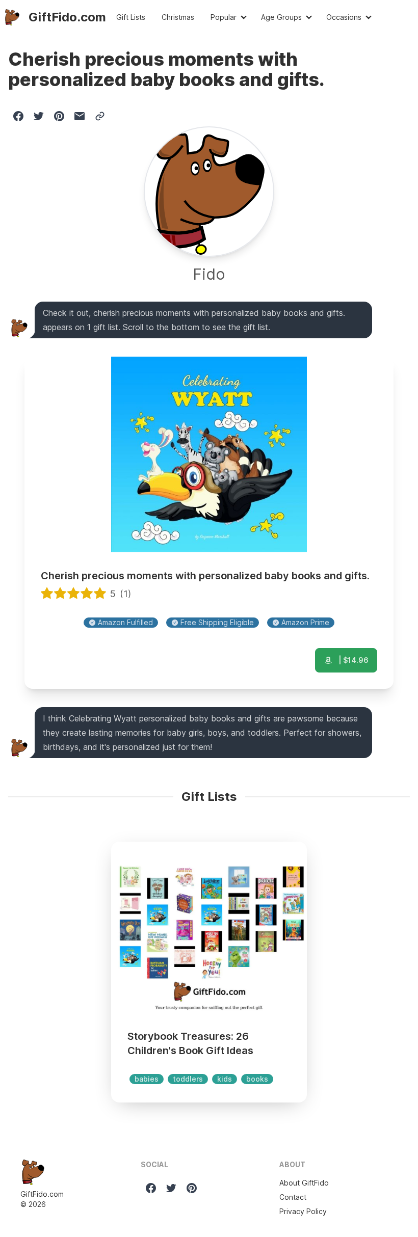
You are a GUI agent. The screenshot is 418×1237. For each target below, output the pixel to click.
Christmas (178, 17)
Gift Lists (130, 17)
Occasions (343, 17)
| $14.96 (353, 660)
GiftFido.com (42, 1194)
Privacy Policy (303, 1211)
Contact (292, 1197)
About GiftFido (304, 1182)
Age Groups (281, 17)
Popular (224, 17)
